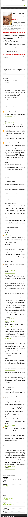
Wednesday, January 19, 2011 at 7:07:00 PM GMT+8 (10, 469)
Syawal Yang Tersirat (5, 497)
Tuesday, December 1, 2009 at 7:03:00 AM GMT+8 (10, 270)
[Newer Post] (3, 76)
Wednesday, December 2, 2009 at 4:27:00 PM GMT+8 (10, 326)
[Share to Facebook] (5, 73)
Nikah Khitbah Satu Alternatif (5, 485)
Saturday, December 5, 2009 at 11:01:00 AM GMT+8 (10, 466)
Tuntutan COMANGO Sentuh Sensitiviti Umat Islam (7, 491)
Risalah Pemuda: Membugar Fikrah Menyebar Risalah (7, 486)
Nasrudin (5, 123)
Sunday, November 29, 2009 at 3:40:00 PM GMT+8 (10, 81)
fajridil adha (6, 113)
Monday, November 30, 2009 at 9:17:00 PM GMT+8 (10, 196)
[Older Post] (24, 76)
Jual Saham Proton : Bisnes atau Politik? (6, 493)
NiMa (5, 386)
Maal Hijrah (4, 503)
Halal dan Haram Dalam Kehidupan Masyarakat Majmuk (8, 504)
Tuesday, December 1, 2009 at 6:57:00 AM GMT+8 (10, 262)
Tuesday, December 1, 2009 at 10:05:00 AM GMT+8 (10, 318)
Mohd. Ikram (6, 263)
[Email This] (3, 73)
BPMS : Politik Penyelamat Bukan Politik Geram (8, 505)
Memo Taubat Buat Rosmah (5, 487)
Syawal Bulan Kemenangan (5, 492)
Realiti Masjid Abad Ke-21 (5, 499)
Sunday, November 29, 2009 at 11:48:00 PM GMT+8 (10, 122)
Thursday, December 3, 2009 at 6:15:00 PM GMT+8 (10, 425)
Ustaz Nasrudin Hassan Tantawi (10, 2)
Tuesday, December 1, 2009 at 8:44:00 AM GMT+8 (10, 273)
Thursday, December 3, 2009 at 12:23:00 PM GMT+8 (10, 370)
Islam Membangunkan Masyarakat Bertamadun (7, 498)
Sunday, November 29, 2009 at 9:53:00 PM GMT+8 (10, 116)
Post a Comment (4, 470)
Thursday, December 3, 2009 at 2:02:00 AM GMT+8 (10, 341)
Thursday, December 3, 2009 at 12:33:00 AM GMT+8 (10, 338)
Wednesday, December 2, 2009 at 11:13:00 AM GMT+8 (10, 321)
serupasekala (6, 234)
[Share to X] (4, 73)
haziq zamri (6, 426)
